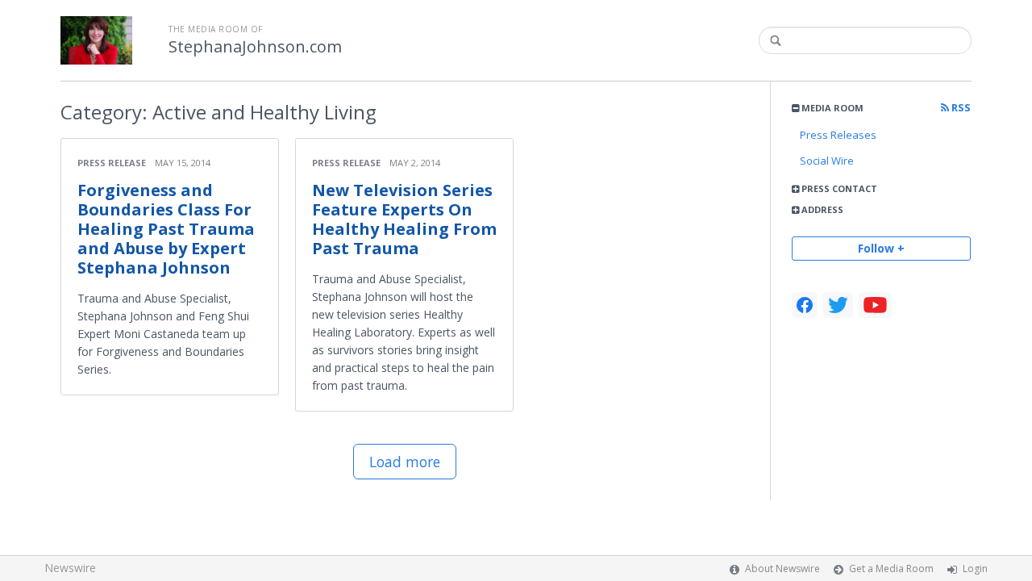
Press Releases (838, 134)
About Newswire (782, 568)
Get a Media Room (891, 568)
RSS (960, 107)
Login (975, 568)
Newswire (70, 567)
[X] (838, 305)
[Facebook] (805, 305)
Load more (404, 461)
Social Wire (827, 160)
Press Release (111, 163)
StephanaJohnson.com (255, 46)
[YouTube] (875, 305)
